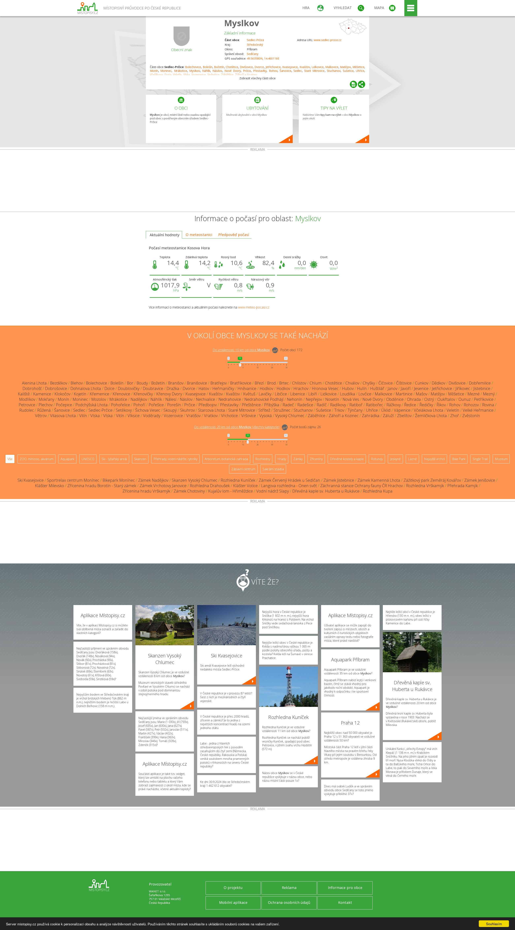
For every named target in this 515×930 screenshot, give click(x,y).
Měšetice (358, 67)
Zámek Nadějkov (153, 480)
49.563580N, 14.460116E (263, 58)
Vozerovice (173, 415)
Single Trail (480, 459)
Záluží (388, 415)
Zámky (298, 459)
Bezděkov (58, 383)
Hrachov (301, 388)
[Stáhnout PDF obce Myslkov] (353, 84)
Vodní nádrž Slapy (272, 491)
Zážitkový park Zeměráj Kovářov (432, 480)
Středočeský (255, 44)
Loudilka (347, 394)
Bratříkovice (240, 383)
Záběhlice (316, 415)
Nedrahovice (229, 399)
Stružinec (282, 410)
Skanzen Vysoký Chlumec (194, 480)
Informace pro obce (345, 887)
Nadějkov (139, 399)
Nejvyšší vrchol (434, 459)
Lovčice (364, 394)
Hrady (281, 459)
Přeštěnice (251, 404)
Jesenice (421, 388)
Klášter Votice (245, 485)
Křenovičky (143, 394)
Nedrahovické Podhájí (263, 399)
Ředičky (426, 404)
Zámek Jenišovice (479, 480)
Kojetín (80, 394)
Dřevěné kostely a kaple (347, 459)
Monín (154, 71)
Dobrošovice (56, 388)
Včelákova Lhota (428, 410)
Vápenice (402, 410)
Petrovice (27, 404)
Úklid (385, 410)
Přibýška (271, 404)
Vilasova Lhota (63, 415)
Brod (271, 383)
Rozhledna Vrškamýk (425, 485)
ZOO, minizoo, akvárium (36, 459)
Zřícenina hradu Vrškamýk (146, 491)
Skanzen (140, 459)
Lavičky (265, 394)
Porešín (174, 404)
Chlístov (299, 383)
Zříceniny (316, 459)
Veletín (453, 410)
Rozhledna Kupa (377, 491)
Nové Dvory (233, 71)
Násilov (217, 71)
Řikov (441, 404)
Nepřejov (314, 399)
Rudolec (26, 410)
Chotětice (232, 67)
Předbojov (208, 404)
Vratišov (193, 415)
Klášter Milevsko (49, 485)
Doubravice (153, 388)
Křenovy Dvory (169, 394)
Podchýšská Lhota (91, 404)
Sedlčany (252, 54)
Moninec (166, 71)
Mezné (474, 394)
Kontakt (345, 902)
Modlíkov (27, 399)
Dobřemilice (480, 383)
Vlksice (134, 415)
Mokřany (46, 399)
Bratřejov (218, 383)
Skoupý (170, 410)
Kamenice (42, 394)
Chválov (352, 383)
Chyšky (369, 383)
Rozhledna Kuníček (238, 480)
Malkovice (331, 67)
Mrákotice (180, 71)
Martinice (404, 394)
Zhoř (454, 415)
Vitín (120, 415)
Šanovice (285, 71)
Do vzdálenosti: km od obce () (236, 427)
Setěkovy (124, 410)
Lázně (412, 459)
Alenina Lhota (34, 383)
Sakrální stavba (273, 469)
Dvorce (259, 67)
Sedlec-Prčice (255, 40)
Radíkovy (338, 404)
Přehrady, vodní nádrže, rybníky (175, 459)
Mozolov (98, 399)
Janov (392, 388)
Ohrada (414, 399)
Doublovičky (128, 388)
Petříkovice (483, 399)
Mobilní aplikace (233, 902)
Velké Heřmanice (478, 410)
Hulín (362, 388)
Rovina (488, 404)
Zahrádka (370, 415)
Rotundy (377, 459)
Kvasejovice (290, 67)
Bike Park (458, 459)
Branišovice (197, 383)
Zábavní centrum (243, 469)
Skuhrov (187, 410)
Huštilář (377, 388)
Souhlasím (494, 923)
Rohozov (471, 404)
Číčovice (385, 383)
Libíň (312, 394)
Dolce (109, 388)
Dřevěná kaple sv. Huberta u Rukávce (325, 491)
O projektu (233, 887)
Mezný (489, 394)
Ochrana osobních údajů (289, 902)
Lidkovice (318, 67)
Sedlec (298, 71)
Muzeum (501, 459)
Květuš (249, 394)
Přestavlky (260, 71)
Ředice (410, 404)
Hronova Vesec (325, 388)
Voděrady (151, 415)
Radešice (305, 404)
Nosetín (332, 399)
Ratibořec (374, 404)
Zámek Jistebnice (338, 480)
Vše (9, 459)
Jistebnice (481, 388)
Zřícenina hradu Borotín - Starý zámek (101, 485)
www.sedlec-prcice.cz (327, 40)
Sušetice (348, 71)
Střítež (264, 410)
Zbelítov (404, 415)
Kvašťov (305, 67)
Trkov (339, 410)
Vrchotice (229, 415)
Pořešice (156, 404)
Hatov (204, 388)
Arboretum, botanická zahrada (226, 459)
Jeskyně (395, 459)
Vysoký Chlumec (289, 415)
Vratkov (211, 415)
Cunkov (421, 383)
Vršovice (248, 415)
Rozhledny (262, 459)
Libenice (297, 394)
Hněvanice (247, 388)
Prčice (247, 71)
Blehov (77, 383)
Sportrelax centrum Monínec (73, 480)
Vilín (83, 415)
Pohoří (139, 404)
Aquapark (67, 459)
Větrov (41, 415)
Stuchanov (334, 71)
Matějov (345, 67)
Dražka (173, 388)
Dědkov (438, 383)
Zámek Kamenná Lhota (378, 480)
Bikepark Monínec (119, 480)
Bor (130, 383)
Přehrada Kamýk (462, 485)
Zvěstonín (471, 415)
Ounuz (464, 399)
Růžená (44, 410)
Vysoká (265, 415)
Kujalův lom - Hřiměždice (230, 491)
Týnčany (355, 410)
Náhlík (206, 71)
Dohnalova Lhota (85, 388)
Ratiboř (356, 404)
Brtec (284, 383)
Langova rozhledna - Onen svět (289, 485)
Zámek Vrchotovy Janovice (163, 485)
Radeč (288, 404)
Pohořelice (120, 404)
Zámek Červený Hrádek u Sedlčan (289, 480)
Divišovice (246, 67)
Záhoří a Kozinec (343, 415)
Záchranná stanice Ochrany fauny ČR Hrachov (361, 485)
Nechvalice (205, 399)
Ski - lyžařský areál (114, 459)
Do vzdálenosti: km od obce (241, 350)
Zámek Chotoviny (189, 491)
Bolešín (207, 67)
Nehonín (294, 399)
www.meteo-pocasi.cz (253, 307)
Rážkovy (393, 404)
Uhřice (360, 71)
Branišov (175, 383)
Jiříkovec (462, 388)
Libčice (281, 394)
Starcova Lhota (211, 410)
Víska (95, 415)
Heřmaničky (223, 388)
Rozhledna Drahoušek (210, 485)
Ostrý (429, 399)
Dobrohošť (32, 388)
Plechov (46, 404)
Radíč (322, 404)
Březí (259, 383)
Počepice (64, 404)
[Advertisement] (257, 181)
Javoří (406, 388)
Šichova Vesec (147, 410)
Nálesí (170, 399)
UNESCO (87, 459)
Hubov (348, 388)
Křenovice (121, 394)
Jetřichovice (273, 67)
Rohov (273, 71)
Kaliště (24, 394)
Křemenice (99, 394)
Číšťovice (404, 383)
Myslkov (241, 23)
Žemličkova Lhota (431, 415)
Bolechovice (193, 67)
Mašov (421, 394)
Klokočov (62, 394)
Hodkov (266, 388)
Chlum (316, 383)
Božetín (219, 67)
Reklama (289, 887)
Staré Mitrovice (314, 71)
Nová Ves (351, 399)
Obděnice (395, 399)
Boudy (142, 383)
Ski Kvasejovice (31, 480)
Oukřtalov (446, 399)
